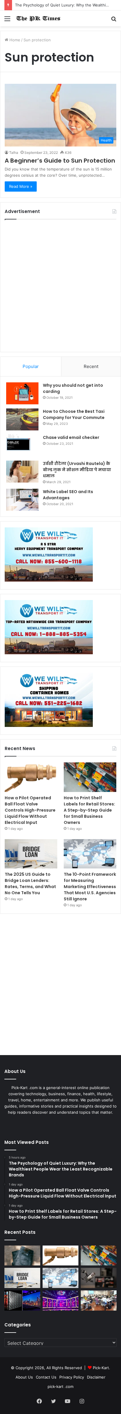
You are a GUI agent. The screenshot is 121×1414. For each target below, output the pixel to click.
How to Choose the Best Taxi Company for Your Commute (74, 414)
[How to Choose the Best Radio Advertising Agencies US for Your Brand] (99, 1278)
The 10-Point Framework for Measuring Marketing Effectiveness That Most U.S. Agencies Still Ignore (90, 886)
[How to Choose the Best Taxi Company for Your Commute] (22, 419)
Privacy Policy (71, 1377)
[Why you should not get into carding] (22, 393)
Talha (13, 152)
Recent (91, 366)
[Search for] (114, 20)
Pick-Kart (101, 1367)
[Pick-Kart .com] (38, 18)
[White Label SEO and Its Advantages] (22, 500)
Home (14, 40)
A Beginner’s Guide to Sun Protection (60, 160)
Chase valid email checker (71, 437)
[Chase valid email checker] (22, 445)
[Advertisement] (60, 285)
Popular (31, 366)
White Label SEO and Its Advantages (68, 495)
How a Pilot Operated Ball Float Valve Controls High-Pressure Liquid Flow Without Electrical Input (30, 810)
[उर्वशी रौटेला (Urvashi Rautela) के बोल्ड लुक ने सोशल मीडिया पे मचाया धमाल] (22, 472)
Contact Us (46, 1377)
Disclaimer (96, 1377)
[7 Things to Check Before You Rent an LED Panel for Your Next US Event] (60, 1300)
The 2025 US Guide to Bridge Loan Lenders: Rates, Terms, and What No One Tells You (30, 883)
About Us (24, 1377)
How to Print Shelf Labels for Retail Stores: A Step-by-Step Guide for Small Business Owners (89, 810)
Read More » (20, 186)
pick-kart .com (60, 1386)
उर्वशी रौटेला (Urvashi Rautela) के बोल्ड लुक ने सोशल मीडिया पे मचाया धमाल (77, 470)
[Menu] (7, 20)
